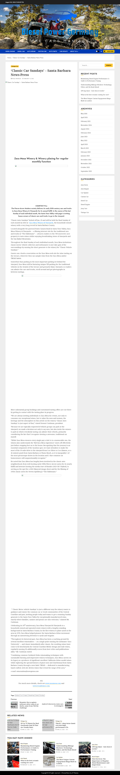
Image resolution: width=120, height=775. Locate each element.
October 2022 (85, 167)
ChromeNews (66, 773)
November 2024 (86, 125)
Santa (37, 695)
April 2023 (84, 144)
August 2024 (85, 129)
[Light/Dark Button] (97, 51)
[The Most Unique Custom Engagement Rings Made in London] (49, 761)
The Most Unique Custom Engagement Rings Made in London (66, 762)
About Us (73, 51)
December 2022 (86, 160)
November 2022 (86, 164)
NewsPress (31, 695)
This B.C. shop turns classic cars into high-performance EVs (65, 725)
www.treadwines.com (41, 686)
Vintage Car (15, 66)
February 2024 (86, 133)
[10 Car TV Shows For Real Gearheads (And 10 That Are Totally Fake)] (13, 725)
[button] (101, 51)
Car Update (64, 51)
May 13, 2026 (25, 752)
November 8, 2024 (63, 766)
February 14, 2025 (27, 765)
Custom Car (42, 51)
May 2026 (84, 114)
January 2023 (85, 156)
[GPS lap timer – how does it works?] (85, 748)
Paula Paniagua (16, 78)
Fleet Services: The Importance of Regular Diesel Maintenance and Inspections (100, 762)
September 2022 (86, 171)
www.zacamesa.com (53, 683)
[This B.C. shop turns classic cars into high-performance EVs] (48, 725)
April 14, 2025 (97, 751)
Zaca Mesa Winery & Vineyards (41, 223)
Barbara (17, 695)
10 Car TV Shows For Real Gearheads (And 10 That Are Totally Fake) (30, 725)
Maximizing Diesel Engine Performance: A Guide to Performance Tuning (30, 748)
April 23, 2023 (26, 729)
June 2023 (84, 137)
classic (25, 695)
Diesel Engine (10, 51)
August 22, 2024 (98, 767)
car (22, 695)
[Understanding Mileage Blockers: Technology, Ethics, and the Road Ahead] (49, 748)
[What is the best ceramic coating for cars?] (13, 761)
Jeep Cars (84, 209)
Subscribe (110, 51)
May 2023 (84, 140)
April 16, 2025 (61, 752)
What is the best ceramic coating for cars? (95, 95)
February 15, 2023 (29, 78)
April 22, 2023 (61, 729)
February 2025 (86, 121)
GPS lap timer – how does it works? (92, 91)
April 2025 (84, 117)
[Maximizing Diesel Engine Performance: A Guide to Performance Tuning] (13, 748)
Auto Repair (31, 51)
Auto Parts (53, 51)
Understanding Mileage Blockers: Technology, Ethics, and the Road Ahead (66, 748)
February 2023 (86, 152)
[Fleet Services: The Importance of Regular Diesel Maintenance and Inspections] (85, 761)
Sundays (42, 695)
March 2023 (85, 148)
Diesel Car (21, 51)
